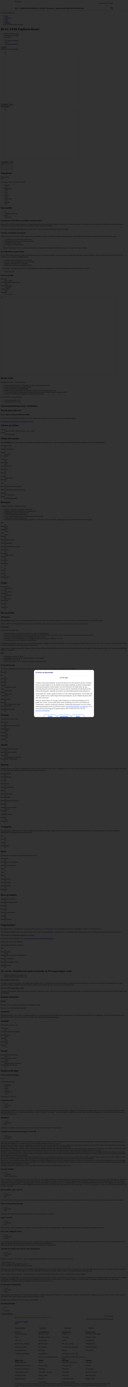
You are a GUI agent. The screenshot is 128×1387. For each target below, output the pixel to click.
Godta (50, 716)
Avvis (78, 716)
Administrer (64, 716)
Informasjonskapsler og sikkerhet (77, 706)
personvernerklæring (42, 710)
